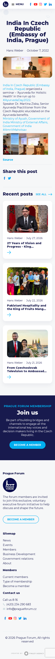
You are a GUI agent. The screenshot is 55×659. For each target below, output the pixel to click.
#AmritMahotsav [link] (15, 129)
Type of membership (17, 581)
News (7, 540)
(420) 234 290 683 (18, 604)
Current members (15, 577)
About (7, 563)
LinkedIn (50, 4)
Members (9, 549)
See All (41, 194)
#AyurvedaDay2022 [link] (16, 100)
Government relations (18, 558)
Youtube (35, 4)
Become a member (27, 445)
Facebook (30, 4)
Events (8, 545)
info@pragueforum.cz (21, 609)
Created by (17, 653)
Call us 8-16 (10, 599)
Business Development (19, 554)
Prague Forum (5, 4)
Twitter (45, 4)
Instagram (40, 4)
